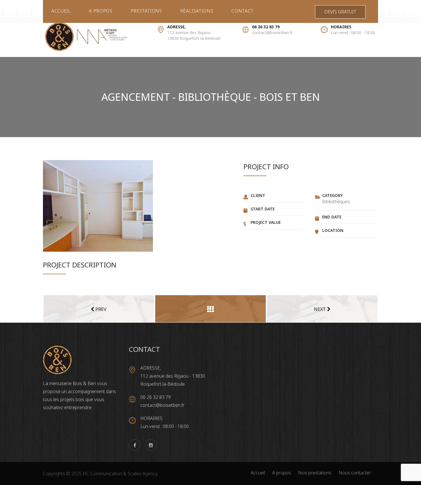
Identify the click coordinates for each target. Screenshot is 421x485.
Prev (100, 309)
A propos (100, 11)
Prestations (146, 11)
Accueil (61, 11)
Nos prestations (314, 473)
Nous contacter (355, 473)
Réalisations (197, 11)
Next (320, 309)
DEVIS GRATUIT (340, 12)
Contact (242, 11)
